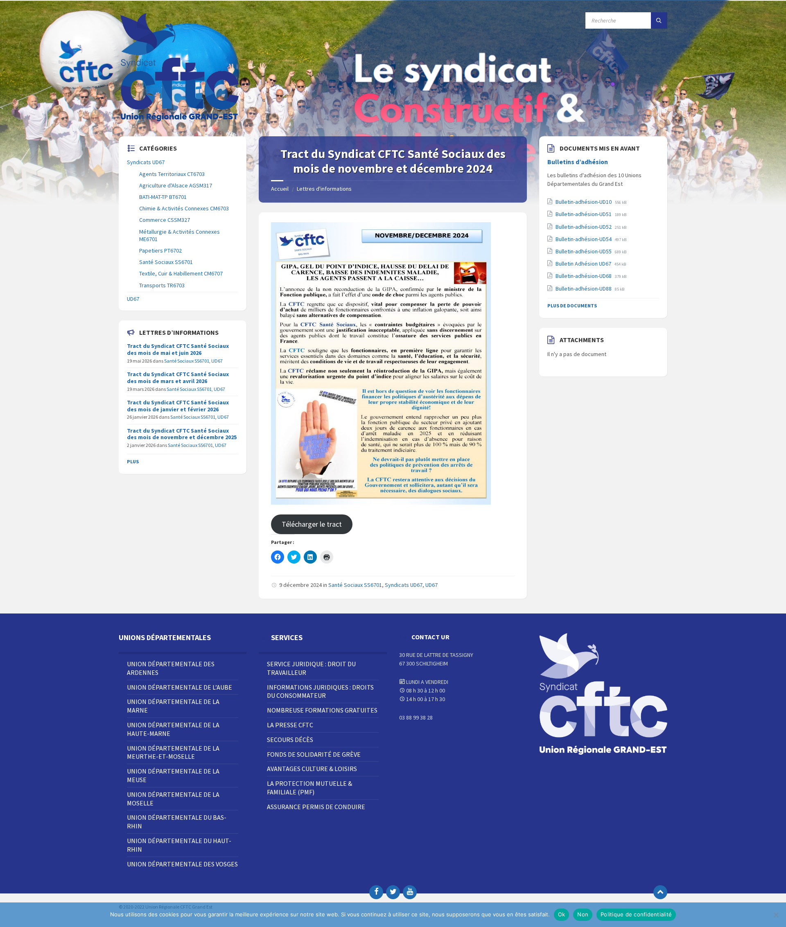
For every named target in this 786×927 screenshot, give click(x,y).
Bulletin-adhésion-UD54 (584, 239)
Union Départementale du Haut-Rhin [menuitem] (179, 845)
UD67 (431, 585)
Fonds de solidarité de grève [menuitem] (314, 754)
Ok (561, 914)
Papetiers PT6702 (160, 250)
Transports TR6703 (162, 285)
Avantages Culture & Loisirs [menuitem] (312, 769)
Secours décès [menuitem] (290, 739)
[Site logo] (180, 120)
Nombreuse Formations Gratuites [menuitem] (322, 710)
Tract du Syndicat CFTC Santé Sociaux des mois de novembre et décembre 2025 (182, 434)
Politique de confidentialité (636, 914)
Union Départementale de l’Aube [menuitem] (179, 687)
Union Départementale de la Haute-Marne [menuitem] (173, 729)
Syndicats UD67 (403, 585)
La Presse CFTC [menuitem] (290, 725)
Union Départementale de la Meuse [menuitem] (173, 775)
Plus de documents (572, 305)
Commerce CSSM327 (164, 219)
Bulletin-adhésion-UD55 (584, 251)
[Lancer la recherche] (659, 20)
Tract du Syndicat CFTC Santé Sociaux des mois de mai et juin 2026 (178, 349)
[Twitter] (393, 892)
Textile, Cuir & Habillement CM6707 (181, 273)
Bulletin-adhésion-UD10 (584, 201)
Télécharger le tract (312, 524)
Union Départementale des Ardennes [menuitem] (171, 668)
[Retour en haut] (660, 892)
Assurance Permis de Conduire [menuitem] (316, 807)
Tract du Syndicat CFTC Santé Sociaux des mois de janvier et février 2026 (178, 406)
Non (582, 914)
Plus (133, 461)
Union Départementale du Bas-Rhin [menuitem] (176, 821)
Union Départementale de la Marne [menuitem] (173, 705)
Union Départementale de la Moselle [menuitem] (173, 798)
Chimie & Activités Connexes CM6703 (184, 208)
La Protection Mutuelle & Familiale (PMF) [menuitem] (309, 787)
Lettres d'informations (324, 188)
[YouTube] (410, 892)
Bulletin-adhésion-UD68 (584, 276)
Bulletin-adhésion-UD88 (584, 288)
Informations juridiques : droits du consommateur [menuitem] (320, 691)
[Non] (776, 915)
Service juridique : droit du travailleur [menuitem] (311, 668)
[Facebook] (376, 892)
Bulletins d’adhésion (577, 162)
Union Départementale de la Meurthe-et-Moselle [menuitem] (173, 752)
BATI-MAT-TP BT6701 (163, 197)
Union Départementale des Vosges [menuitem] (182, 864)
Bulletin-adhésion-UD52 (584, 226)
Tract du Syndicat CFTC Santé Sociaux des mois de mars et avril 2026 (178, 377)
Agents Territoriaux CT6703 (172, 174)
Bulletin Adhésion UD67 (584, 263)
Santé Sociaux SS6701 (355, 585)
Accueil (280, 188)
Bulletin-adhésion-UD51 (584, 214)
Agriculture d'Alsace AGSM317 (175, 185)
